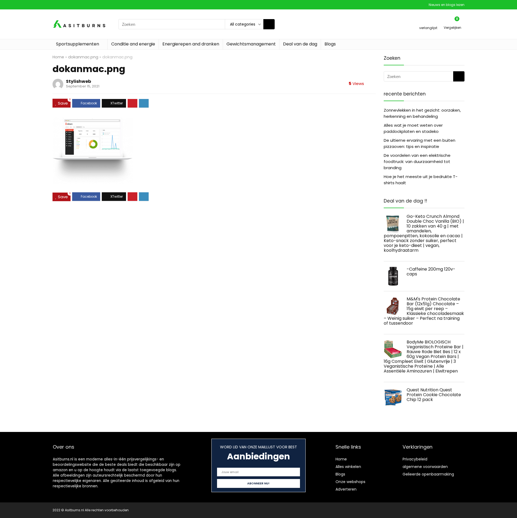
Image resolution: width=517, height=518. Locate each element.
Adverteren (346, 489)
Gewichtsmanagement (251, 44)
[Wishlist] (428, 21)
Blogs (330, 44)
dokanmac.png (83, 57)
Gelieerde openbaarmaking (428, 474)
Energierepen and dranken (190, 44)
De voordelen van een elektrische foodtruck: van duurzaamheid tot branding (417, 161)
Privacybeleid (415, 459)
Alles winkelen (348, 466)
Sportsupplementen (77, 44)
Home (58, 57)
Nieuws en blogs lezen (446, 4)
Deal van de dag (300, 44)
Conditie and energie (133, 44)
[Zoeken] (269, 24)
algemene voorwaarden (425, 466)
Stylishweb (78, 81)
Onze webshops (350, 481)
